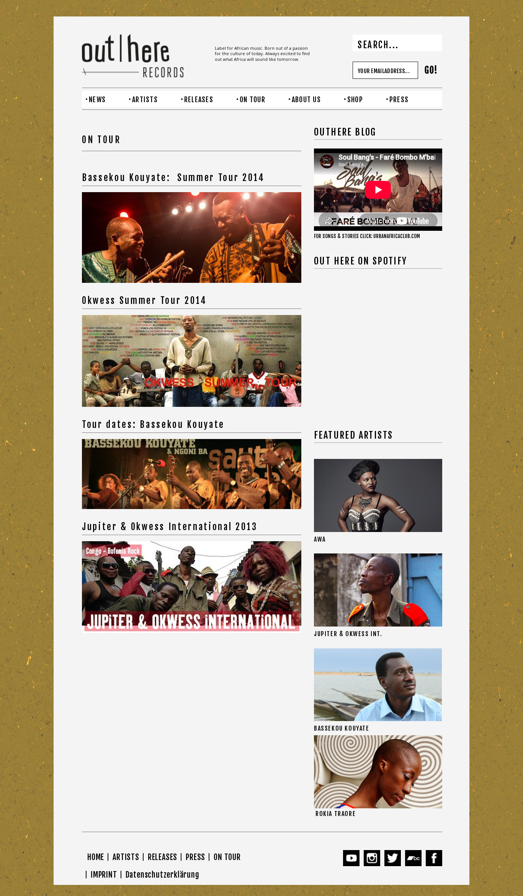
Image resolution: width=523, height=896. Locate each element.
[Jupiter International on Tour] (191, 474)
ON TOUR (252, 99)
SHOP (355, 99)
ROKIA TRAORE (335, 814)
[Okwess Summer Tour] (191, 237)
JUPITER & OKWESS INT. (348, 634)
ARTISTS (145, 99)
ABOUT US (306, 99)
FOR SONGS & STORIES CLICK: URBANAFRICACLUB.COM (367, 236)
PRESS (399, 99)
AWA (320, 539)
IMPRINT (104, 875)
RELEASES (198, 99)
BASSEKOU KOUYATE (341, 728)
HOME (95, 857)
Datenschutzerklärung (162, 875)
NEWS (97, 99)
